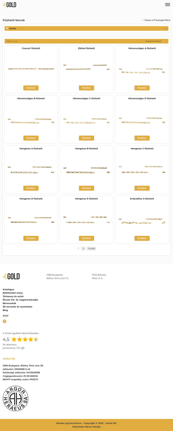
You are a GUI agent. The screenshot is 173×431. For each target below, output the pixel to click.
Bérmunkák (9, 303)
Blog (5, 310)
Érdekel (31, 88)
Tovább (91, 248)
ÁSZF (6, 315)
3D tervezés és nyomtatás (17, 306)
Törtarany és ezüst (13, 296)
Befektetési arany (13, 293)
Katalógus (8, 289)
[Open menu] (167, 4)
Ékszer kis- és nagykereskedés (20, 299)
